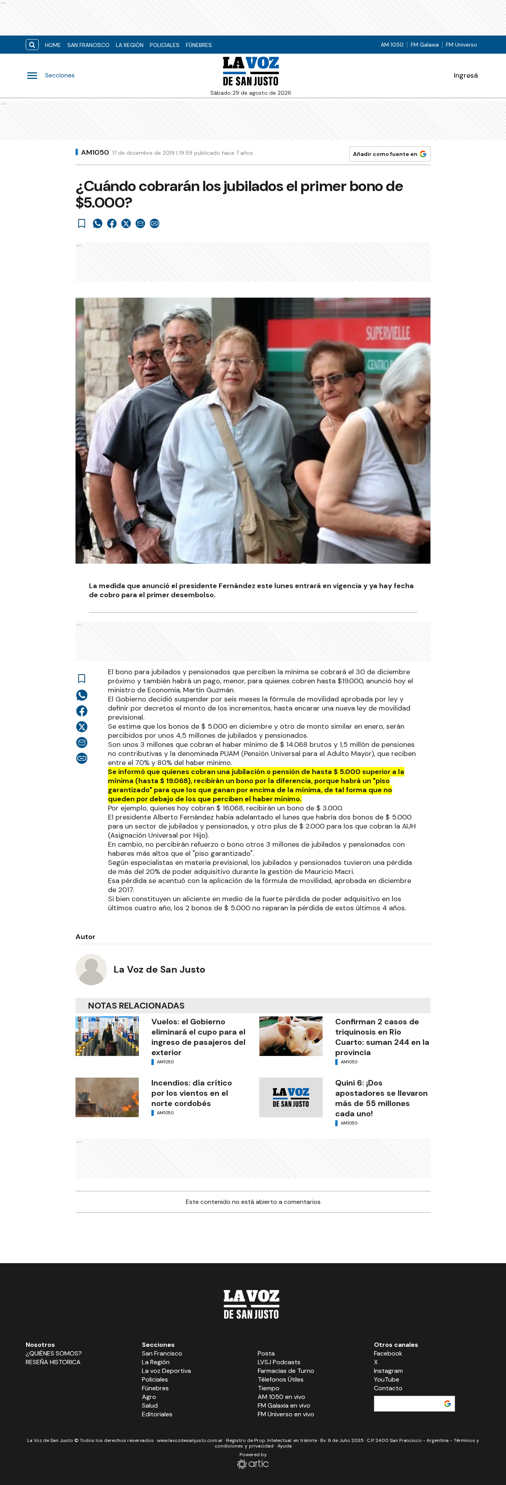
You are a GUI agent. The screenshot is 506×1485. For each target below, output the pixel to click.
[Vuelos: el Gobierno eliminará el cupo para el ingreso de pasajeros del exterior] (107, 1036)
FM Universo (461, 44)
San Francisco (88, 45)
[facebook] (112, 223)
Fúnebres (199, 45)
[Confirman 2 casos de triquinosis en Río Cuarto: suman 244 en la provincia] (291, 1036)
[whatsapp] (97, 223)
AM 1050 (392, 44)
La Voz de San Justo (159, 969)
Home (53, 45)
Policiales (164, 45)
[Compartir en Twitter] (126, 223)
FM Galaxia (425, 44)
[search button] (32, 45)
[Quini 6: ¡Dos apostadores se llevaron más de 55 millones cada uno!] (291, 1097)
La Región (129, 45)
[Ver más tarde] (82, 223)
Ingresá (466, 75)
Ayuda (285, 1446)
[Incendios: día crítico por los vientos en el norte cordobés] (107, 1097)
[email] (140, 223)
